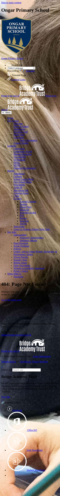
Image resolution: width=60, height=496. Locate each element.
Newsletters (19, 184)
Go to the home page (11, 299)
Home (10, 118)
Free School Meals (23, 182)
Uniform (18, 176)
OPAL (17, 162)
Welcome (18, 123)
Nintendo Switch (28, 212)
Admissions (19, 129)
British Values (20, 262)
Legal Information (42, 356)
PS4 (22, 215)
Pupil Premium (21, 243)
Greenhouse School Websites (34, 361)
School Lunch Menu (24, 179)
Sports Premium (21, 246)
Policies (17, 248)
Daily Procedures (22, 265)
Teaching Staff (21, 132)
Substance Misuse (28, 240)
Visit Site (5, 397)
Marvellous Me (21, 190)
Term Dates (19, 226)
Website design (8, 361)
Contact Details (21, 143)
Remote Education (23, 154)
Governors (19, 137)
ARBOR (18, 187)
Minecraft (24, 210)
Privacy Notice (21, 271)
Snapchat (24, 221)
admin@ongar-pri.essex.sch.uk (16, 335)
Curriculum (19, 148)
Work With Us (14, 273)
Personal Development (25, 168)
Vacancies (18, 276)
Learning (11, 146)
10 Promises (19, 159)
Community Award (23, 151)
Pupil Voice (19, 134)
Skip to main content (11, 2)
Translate (30, 71)
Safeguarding (20, 235)
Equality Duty (20, 260)
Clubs (16, 196)
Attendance (19, 173)
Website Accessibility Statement (29, 268)
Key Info (11, 232)
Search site (6, 369)
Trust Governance (28, 140)
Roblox (23, 218)
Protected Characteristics (32, 237)
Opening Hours (21, 193)
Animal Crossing (28, 201)
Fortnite (23, 204)
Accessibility (20, 157)
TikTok (23, 223)
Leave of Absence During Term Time (32, 229)
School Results (21, 257)
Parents (10, 171)
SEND (17, 165)
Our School (13, 120)
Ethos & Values (21, 126)
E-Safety (18, 198)
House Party (26, 207)
